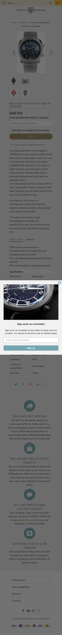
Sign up (31, 348)
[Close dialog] (59, 282)
